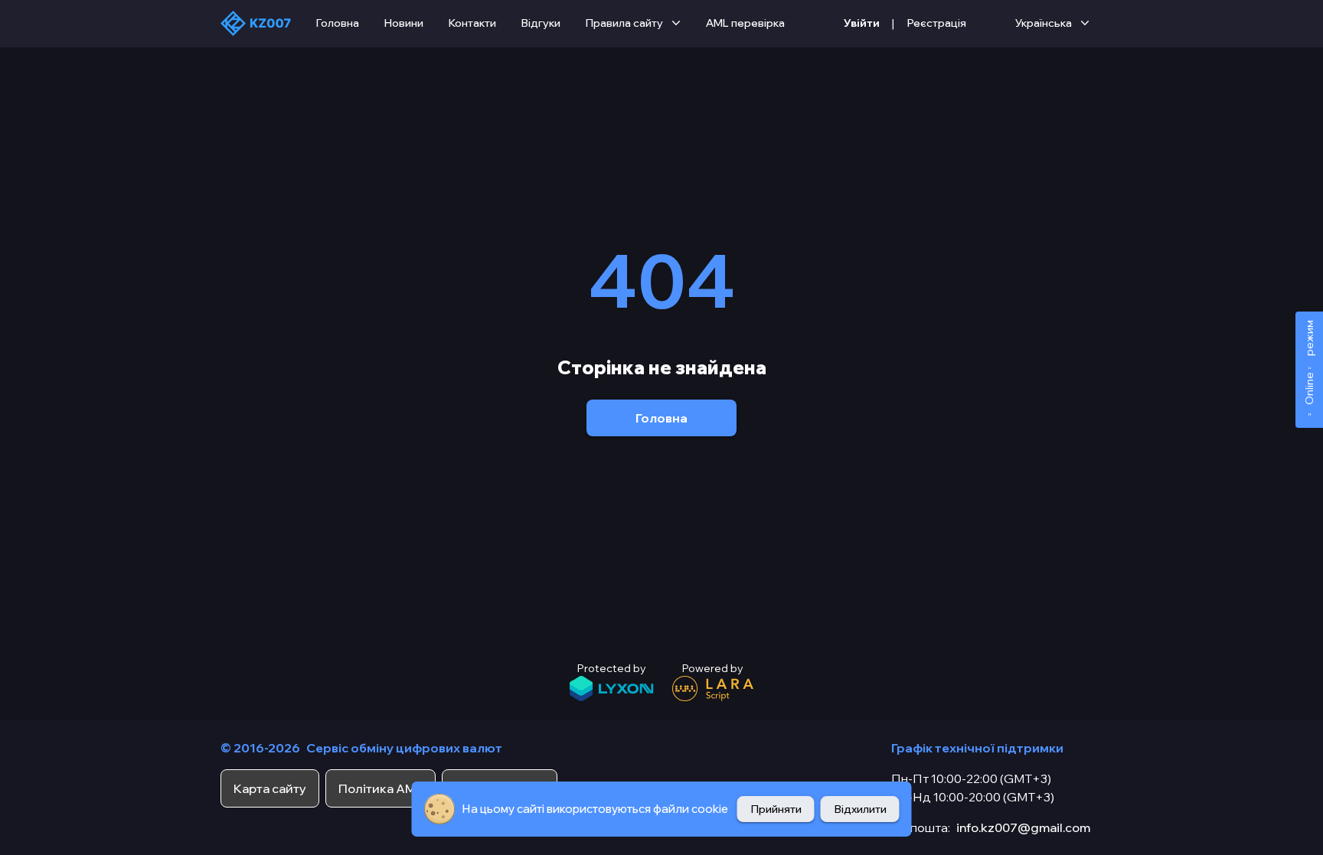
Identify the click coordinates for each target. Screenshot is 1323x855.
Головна (337, 23)
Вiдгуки (540, 23)
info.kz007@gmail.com (1023, 827)
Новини (403, 23)
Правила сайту (624, 23)
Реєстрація (936, 23)
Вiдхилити (860, 809)
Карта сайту (270, 788)
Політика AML (380, 788)
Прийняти (776, 809)
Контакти (472, 23)
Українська (1043, 23)
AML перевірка (745, 23)
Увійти (862, 23)
